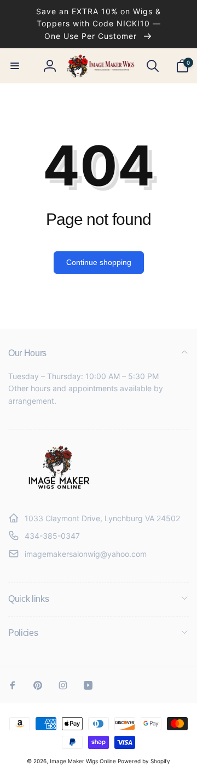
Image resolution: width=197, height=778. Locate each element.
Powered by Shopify (144, 761)
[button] (15, 66)
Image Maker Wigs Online (83, 761)
